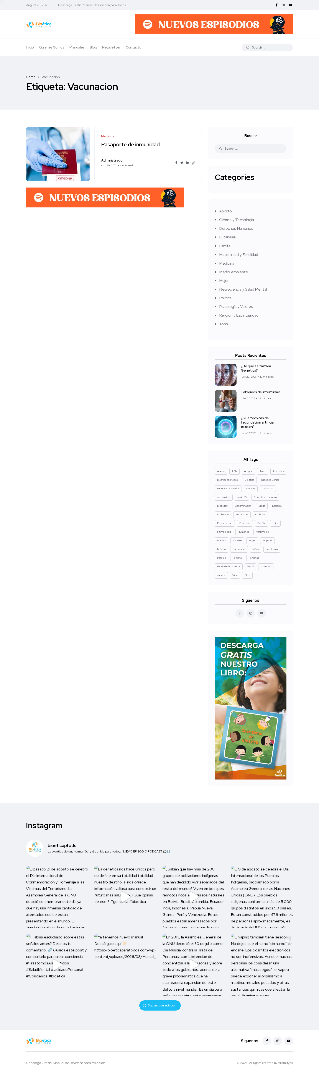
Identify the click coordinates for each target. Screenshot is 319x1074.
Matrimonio (262, 532)
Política (225, 297)
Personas (254, 558)
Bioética (249, 480)
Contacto (133, 47)
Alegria (248, 471)
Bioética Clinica (270, 480)
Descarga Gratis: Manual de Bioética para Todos (92, 5)
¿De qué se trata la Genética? (256, 368)
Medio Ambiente (233, 271)
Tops (223, 323)
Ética (247, 575)
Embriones (242, 514)
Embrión (260, 514)
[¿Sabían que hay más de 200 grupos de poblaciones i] (194, 897)
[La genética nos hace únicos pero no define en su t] (125, 897)
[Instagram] (277, 1041)
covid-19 (242, 497)
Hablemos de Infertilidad (260, 392)
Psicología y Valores (236, 306)
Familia (224, 245)
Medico (221, 540)
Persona (237, 558)
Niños (255, 549)
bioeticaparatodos (227, 480)
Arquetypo (285, 1063)
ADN (234, 471)
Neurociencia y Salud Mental (243, 289)
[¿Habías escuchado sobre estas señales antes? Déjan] (57, 965)
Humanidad (224, 532)
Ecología (277, 506)
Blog (93, 47)
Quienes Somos (51, 47)
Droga (261, 506)
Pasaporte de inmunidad (130, 144)
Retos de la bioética (228, 566)
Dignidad (222, 506)
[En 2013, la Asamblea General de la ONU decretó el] (194, 965)
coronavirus (223, 497)
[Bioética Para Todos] (39, 24)
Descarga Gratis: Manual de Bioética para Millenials (65, 1063)
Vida (235, 575)
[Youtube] (288, 1041)
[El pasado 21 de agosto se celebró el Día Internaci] (57, 897)
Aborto (225, 211)
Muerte (237, 540)
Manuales (77, 47)
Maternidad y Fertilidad (238, 254)
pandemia (272, 549)
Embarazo (223, 514)
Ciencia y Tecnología (236, 219)
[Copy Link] (193, 163)
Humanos (243, 532)
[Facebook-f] (267, 1041)
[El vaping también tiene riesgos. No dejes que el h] (262, 965)
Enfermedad (224, 523)
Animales (278, 471)
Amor (263, 471)
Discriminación (243, 506)
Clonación (267, 488)
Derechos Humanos (236, 228)
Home (31, 77)
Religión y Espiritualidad (238, 315)
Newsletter (111, 47)
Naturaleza (239, 549)
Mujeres (267, 540)
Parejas (221, 558)
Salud (250, 566)
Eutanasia (227, 237)
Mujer (224, 280)
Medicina (226, 263)
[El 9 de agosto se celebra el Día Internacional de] (262, 897)
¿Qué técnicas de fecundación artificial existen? (257, 422)
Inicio (30, 47)
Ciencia (250, 488)
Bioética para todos (228, 488)
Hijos (275, 523)
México (221, 549)
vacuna (221, 575)
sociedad (266, 566)
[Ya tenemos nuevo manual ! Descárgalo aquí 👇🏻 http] (125, 965)
